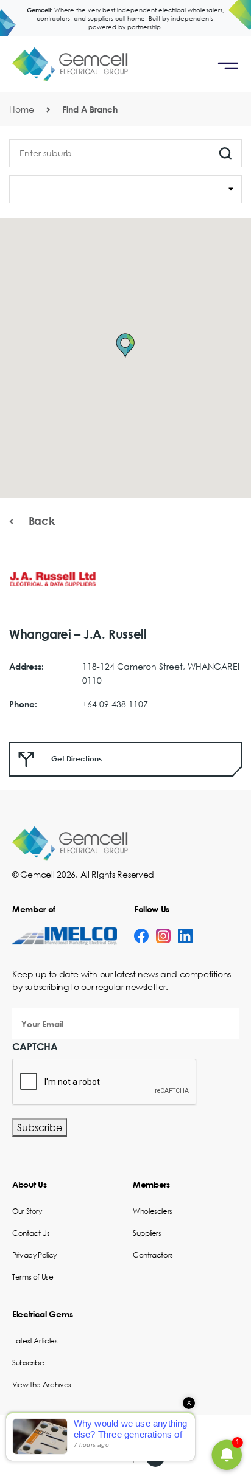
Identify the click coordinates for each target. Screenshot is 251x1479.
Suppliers (147, 1233)
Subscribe (39, 1127)
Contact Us (30, 1233)
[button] (125, 345)
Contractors (153, 1255)
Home (21, 109)
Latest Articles (35, 1340)
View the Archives (41, 1384)
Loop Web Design (151, 1434)
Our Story (27, 1211)
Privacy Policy (34, 1255)
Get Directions (75, 758)
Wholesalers (152, 1211)
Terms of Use (33, 1277)
